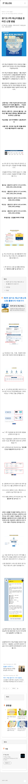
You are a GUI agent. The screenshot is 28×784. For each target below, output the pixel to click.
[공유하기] (6, 688)
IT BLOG (7, 3)
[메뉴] (25, 3)
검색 (21, 3)
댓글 (7, 290)
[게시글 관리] (8, 688)
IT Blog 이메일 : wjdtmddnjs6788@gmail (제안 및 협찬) (10, 758)
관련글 (8, 287)
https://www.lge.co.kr (8, 664)
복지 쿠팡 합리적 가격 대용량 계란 (13, 678)
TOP (25, 781)
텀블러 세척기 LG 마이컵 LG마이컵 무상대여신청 (8, 666)
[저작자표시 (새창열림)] (17, 688)
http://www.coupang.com (9, 675)
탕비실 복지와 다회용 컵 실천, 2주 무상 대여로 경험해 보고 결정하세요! (9, 669)
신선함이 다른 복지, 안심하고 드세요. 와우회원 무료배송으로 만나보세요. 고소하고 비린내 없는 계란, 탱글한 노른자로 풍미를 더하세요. (13, 680)
